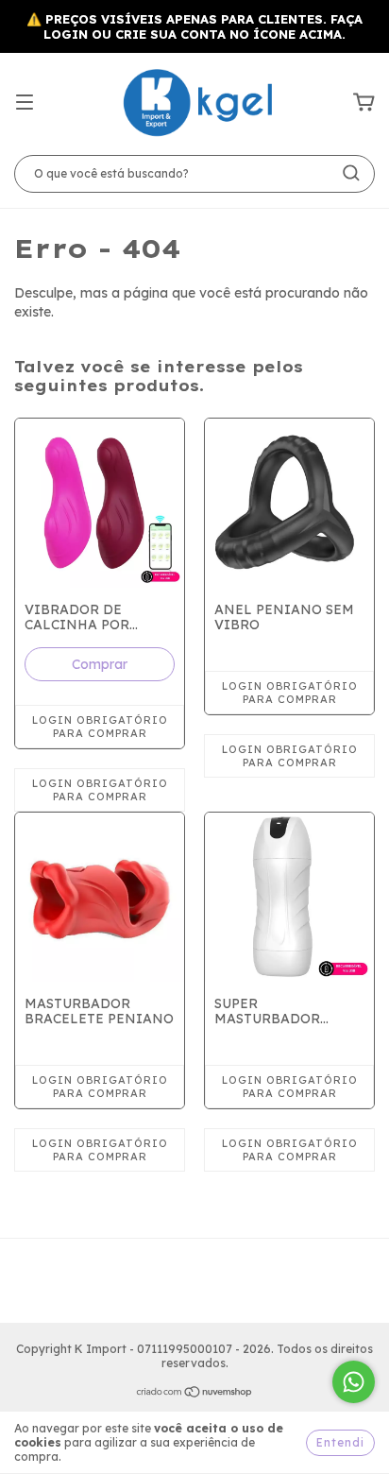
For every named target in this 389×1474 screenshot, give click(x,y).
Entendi (340, 1442)
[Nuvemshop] (195, 1394)
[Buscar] (351, 173)
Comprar (99, 664)
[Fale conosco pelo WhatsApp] (353, 1382)
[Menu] (24, 102)
